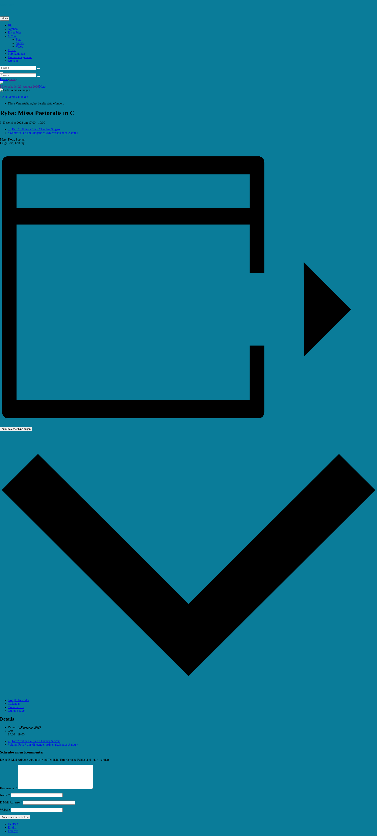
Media (12, 36)
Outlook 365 (16, 707)
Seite (12, 79)
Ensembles (14, 32)
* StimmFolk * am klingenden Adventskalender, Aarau (43, 132)
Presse (12, 50)
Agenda (13, 29)
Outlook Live (16, 710)
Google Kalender (18, 700)
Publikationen (16, 53)
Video (19, 46)
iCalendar (14, 703)
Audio (20, 43)
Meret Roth (7, 4)
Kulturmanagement (20, 57)
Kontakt (13, 60)
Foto (18, 39)
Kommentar (8, 788)
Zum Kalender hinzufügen (16, 429)
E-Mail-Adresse (11, 802)
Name (5, 795)
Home (4, 79)
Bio (10, 25)
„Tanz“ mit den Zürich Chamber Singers (34, 129)
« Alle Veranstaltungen (14, 96)
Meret (42, 86)
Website (5, 809)
